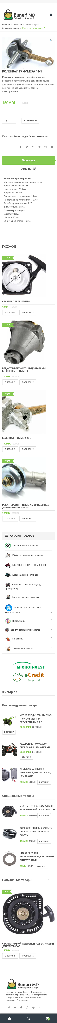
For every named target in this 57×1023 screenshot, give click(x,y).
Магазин (17, 24)
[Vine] (21, 1007)
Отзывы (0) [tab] (29, 168)
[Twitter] (15, 1007)
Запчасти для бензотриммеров (31, 136)
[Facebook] (9, 1007)
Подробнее (27, 312)
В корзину (32, 120)
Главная (6, 24)
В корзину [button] (10, 312)
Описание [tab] (28, 160)
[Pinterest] (33, 1007)
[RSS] (39, 1007)
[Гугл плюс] (27, 1007)
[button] (51, 41)
